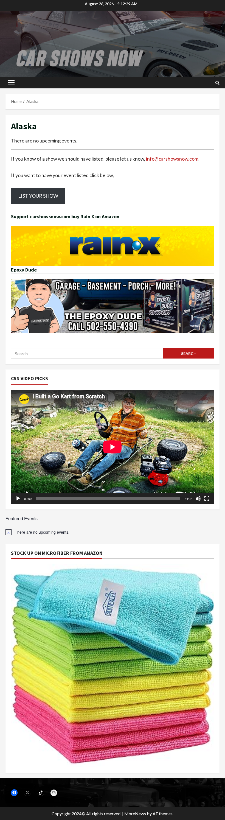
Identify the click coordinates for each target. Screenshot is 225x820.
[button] (11, 82)
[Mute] (198, 498)
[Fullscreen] (207, 498)
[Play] (18, 498)
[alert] (112, 532)
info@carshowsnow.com (172, 159)
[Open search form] (217, 82)
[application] (112, 447)
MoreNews (135, 813)
